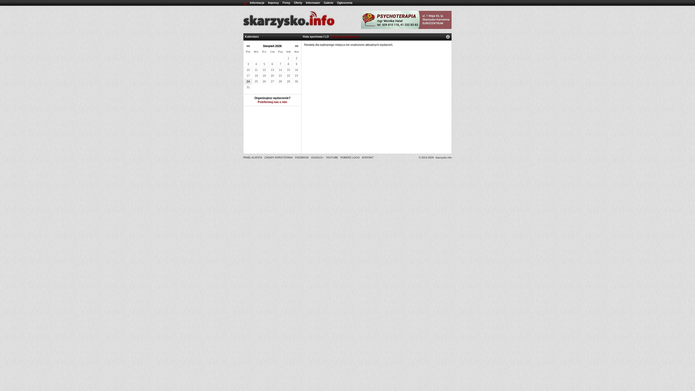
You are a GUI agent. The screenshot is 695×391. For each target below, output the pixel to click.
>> (296, 46)
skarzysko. (443, 157)
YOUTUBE (332, 157)
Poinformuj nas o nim (272, 102)
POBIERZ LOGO (350, 157)
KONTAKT (368, 157)
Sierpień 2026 (272, 46)
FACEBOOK (302, 157)
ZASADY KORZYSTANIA (278, 157)
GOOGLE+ (317, 157)
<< (248, 46)
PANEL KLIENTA (253, 157)
